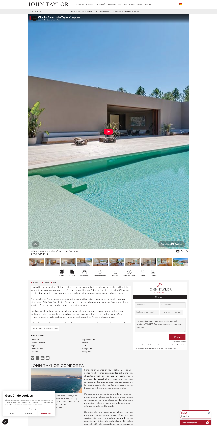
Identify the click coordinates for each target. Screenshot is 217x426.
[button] (5, 422)
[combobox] (163, 312)
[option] (108, 131)
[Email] (48, 358)
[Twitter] (33, 358)
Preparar (28, 413)
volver (36, 11)
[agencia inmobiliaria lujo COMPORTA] (56, 381)
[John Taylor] (48, 4)
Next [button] (181, 131)
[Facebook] (38, 358)
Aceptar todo (46, 413)
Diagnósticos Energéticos (45, 329)
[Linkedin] (43, 358)
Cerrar (11, 413)
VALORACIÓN (101, 4)
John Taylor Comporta (57, 365)
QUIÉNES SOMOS (135, 4)
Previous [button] (34, 131)
